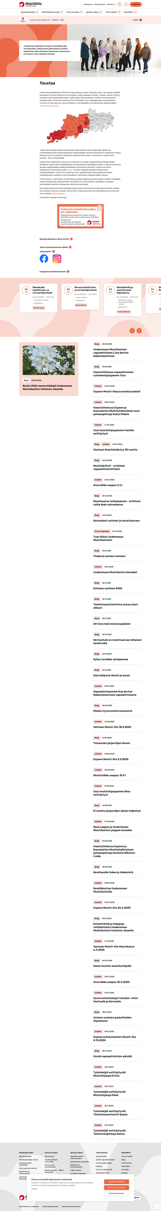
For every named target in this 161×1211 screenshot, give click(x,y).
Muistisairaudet (28, 12)
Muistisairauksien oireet (28, 1160)
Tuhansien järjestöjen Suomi (111, 743)
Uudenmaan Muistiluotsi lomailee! (115, 572)
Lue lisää (34, 1189)
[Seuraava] (139, 330)
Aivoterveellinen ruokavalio (51, 1161)
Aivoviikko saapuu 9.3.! (107, 485)
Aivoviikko (125, 1170)
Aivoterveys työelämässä (50, 1166)
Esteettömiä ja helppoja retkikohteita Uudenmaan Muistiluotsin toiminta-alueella (113, 927)
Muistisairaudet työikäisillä (25, 1164)
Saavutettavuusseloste (71, 1206)
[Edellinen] (132, 330)
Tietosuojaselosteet (50, 1206)
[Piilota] (37, 12)
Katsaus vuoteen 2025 (107, 588)
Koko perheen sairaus (28, 1168)
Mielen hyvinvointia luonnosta (112, 710)
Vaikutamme (126, 1163)
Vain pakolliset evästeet (117, 1187)
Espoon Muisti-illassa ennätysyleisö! (116, 391)
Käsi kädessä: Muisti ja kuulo (111, 675)
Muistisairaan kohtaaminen (24, 1173)
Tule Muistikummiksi (104, 1163)
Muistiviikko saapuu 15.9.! (109, 775)
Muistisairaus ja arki (50, 12)
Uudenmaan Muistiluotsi (40, 20)
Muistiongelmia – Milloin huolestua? (54, 1171)
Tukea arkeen (75, 1170)
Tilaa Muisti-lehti (102, 1173)
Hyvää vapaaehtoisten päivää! (112, 1056)
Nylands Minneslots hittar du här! (54, 239)
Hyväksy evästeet (117, 1182)
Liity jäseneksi (101, 1156)
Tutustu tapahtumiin (104, 1170)
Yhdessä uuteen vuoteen (109, 556)
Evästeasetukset (116, 1193)
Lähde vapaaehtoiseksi (105, 1160)
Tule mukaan (111, 12)
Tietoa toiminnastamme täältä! (54, 247)
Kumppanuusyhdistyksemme (53, 271)
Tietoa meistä (127, 1156)
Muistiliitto (128, 12)
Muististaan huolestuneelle (76, 1166)
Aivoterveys (49, 1156)
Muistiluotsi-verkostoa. (49, 105)
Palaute (124, 1173)
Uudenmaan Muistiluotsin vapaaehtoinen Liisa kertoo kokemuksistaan (110, 353)
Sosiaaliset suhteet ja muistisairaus (116, 520)
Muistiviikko (125, 1166)
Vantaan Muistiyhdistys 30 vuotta (115, 449)
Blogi (123, 1160)
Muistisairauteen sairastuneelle (76, 1157)
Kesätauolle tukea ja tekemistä (113, 872)
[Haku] (120, 4)
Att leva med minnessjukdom (111, 623)
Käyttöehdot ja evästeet (29, 1206)
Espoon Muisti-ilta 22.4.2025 (112, 907)
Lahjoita (135, 4)
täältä (69, 170)
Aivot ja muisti (72, 12)
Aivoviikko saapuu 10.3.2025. (111, 982)
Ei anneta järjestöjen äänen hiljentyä (117, 810)
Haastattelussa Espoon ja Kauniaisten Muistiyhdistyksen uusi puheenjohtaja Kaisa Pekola (116, 411)
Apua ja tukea (92, 12)
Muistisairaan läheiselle (79, 1162)
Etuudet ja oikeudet (78, 1174)
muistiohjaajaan (58, 193)
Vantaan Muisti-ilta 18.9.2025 (112, 727)
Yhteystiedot (45, 251)
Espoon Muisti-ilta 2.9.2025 (110, 759)
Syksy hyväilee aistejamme (110, 659)
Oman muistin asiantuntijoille (112, 965)
